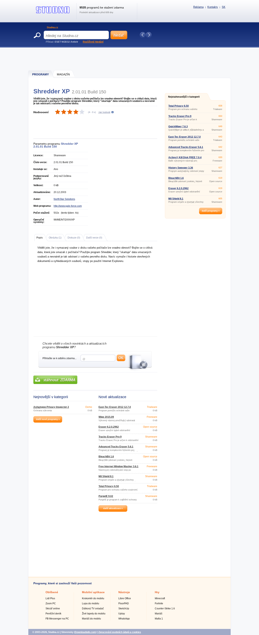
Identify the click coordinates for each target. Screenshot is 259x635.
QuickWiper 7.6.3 (178, 126)
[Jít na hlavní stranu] (53, 13)
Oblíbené (52, 592)
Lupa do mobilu (90, 603)
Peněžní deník (53, 613)
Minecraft (160, 598)
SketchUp (123, 608)
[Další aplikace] (149, 35)
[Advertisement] (130, 59)
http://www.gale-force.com (68, 206)
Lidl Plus (50, 598)
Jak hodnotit (104, 112)
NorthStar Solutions (64, 199)
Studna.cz (52, 27)
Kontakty (212, 6)
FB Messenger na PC (57, 618)
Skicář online (53, 608)
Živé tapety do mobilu (93, 613)
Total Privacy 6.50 (109, 486)
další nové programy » (48, 419)
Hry (157, 592)
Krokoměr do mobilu (93, 598)
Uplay (121, 613)
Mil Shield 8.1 (106, 476)
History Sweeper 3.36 (180, 167)
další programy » (211, 211)
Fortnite (159, 603)
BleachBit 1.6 (106, 456)
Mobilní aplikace (93, 592)
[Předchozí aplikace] (143, 35)
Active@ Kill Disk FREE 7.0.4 (185, 157)
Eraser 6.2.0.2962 (109, 426)
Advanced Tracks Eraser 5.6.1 (116, 446)
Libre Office (124, 598)
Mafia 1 (159, 618)
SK (223, 6)
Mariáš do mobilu (91, 618)
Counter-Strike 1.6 (165, 608)
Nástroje (124, 592)
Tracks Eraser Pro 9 (110, 436)
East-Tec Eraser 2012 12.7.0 (115, 407)
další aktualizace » (113, 508)
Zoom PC (51, 603)
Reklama (198, 6)
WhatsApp (124, 618)
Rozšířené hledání (93, 41)
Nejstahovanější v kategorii (184, 96)
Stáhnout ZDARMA (55, 380)
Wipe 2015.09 (106, 417)
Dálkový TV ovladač (93, 608)
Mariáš (158, 613)
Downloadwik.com (85, 632)
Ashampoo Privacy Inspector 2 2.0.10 (51, 408)
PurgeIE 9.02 (106, 496)
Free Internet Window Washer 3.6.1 (118, 466)
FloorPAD (123, 603)
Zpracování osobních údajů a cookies (119, 632)
